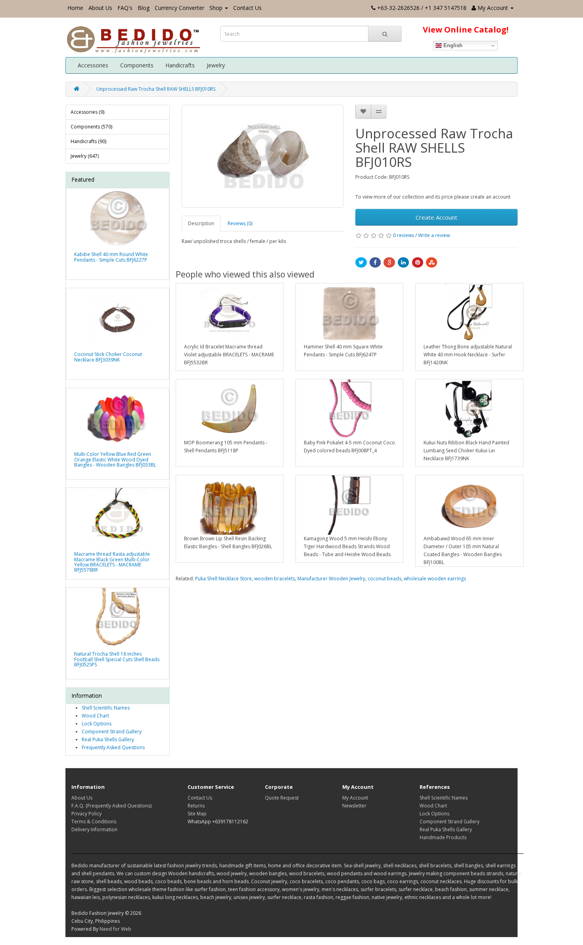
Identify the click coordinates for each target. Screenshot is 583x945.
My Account (355, 797)
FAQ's (124, 7)
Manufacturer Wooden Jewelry (331, 578)
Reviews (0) (240, 223)
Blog (144, 7)
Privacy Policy (86, 813)
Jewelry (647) (85, 156)
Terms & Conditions (93, 821)
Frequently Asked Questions (113, 747)
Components (136, 65)
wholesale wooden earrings (435, 578)
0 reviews (403, 235)
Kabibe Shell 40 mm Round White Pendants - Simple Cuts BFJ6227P (111, 257)
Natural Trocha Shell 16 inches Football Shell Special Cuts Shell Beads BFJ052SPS (116, 659)
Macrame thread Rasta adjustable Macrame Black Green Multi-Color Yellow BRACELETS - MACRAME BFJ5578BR (112, 562)
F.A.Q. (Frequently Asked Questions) (111, 805)
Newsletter (354, 805)
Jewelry (216, 65)
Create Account (436, 217)
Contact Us (247, 7)
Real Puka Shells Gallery (108, 739)
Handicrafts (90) (88, 141)
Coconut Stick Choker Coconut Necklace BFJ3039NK (108, 357)
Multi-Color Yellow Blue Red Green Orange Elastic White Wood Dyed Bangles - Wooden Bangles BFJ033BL (115, 459)
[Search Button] (385, 34)
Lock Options (96, 723)
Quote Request (282, 797)
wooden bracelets (274, 578)
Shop (215, 7)
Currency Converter (179, 7)
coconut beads (384, 578)
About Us (100, 7)
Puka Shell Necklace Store (223, 578)
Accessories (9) (87, 112)
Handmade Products (443, 837)
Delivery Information (94, 829)
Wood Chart (95, 715)
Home (75, 7)
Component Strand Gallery (112, 731)
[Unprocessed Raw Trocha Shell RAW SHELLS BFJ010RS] (263, 156)
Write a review (434, 235)
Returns (196, 805)
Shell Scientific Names (106, 707)
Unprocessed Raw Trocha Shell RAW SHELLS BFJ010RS (155, 89)
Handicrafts (180, 65)
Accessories (93, 65)
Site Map (197, 813)
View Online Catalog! (465, 29)
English (452, 45)
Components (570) (91, 126)
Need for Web (115, 929)
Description (201, 223)
